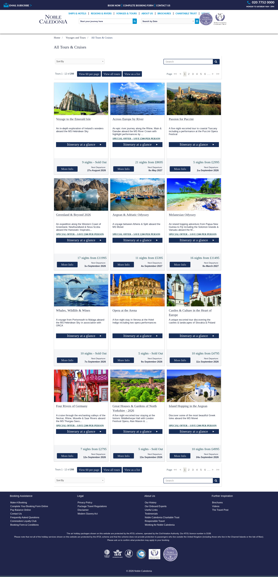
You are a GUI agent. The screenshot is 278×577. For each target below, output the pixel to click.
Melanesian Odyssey (182, 215)
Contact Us (163, 5)
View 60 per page (89, 74)
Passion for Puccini (181, 119)
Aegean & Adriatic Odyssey (131, 215)
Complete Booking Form (138, 5)
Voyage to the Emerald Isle (73, 119)
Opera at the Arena (125, 310)
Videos (215, 506)
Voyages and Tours (76, 37)
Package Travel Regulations (92, 506)
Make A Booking (18, 502)
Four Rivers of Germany (71, 406)
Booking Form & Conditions (24, 525)
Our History (150, 502)
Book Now (114, 5)
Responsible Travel (155, 521)
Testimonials (151, 513)
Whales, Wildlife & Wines (73, 310)
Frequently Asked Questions (24, 517)
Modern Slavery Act (88, 513)
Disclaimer (83, 510)
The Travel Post (220, 510)
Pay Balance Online (20, 510)
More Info (67, 168)
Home (57, 37)
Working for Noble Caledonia (160, 525)
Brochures (164, 13)
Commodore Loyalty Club (23, 521)
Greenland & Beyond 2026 (73, 215)
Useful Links (151, 510)
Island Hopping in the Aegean (188, 406)
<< (176, 74)
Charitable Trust (186, 13)
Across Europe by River (128, 119)
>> (217, 74)
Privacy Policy (85, 502)
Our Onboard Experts (156, 506)
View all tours (112, 74)
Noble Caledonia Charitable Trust (162, 517)
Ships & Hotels (77, 13)
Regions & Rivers (101, 13)
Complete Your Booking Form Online (29, 506)
